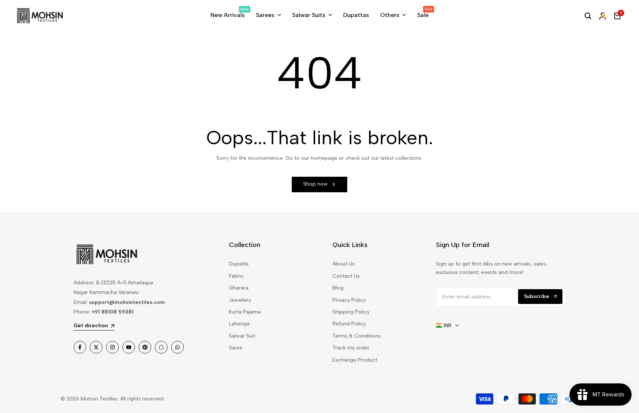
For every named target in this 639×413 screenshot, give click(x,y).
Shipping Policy (350, 312)
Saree (236, 348)
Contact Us (346, 276)
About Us (343, 264)
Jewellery (240, 300)
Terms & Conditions (356, 336)
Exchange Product (354, 360)
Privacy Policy (349, 300)
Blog (338, 288)
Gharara (238, 288)
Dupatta (238, 264)
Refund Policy (349, 324)
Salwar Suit (242, 336)
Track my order (350, 348)
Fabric (236, 276)
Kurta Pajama (245, 312)
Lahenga (239, 324)
